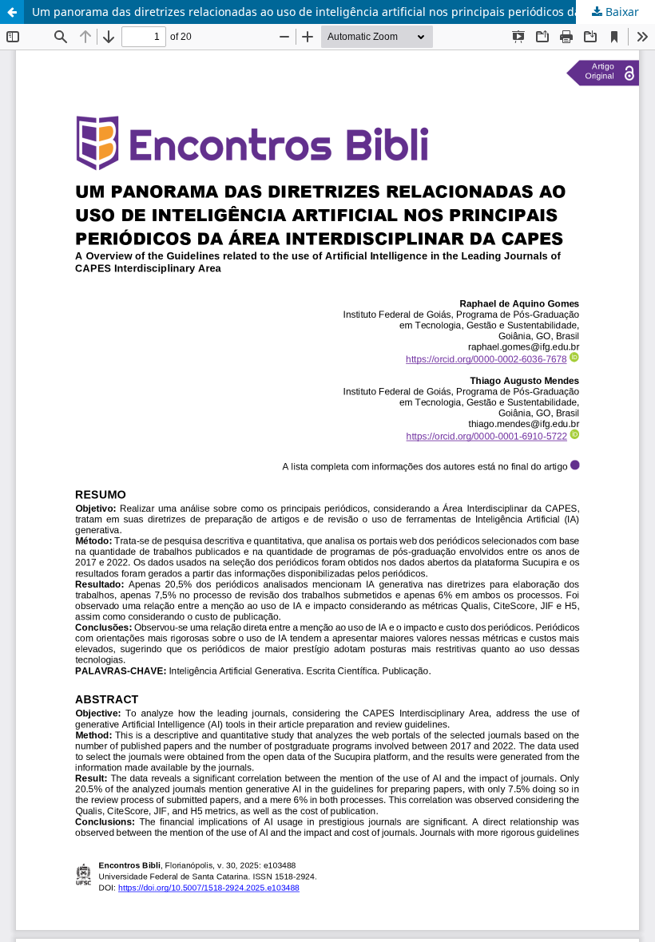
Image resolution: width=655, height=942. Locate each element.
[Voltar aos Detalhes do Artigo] (12, 12)
